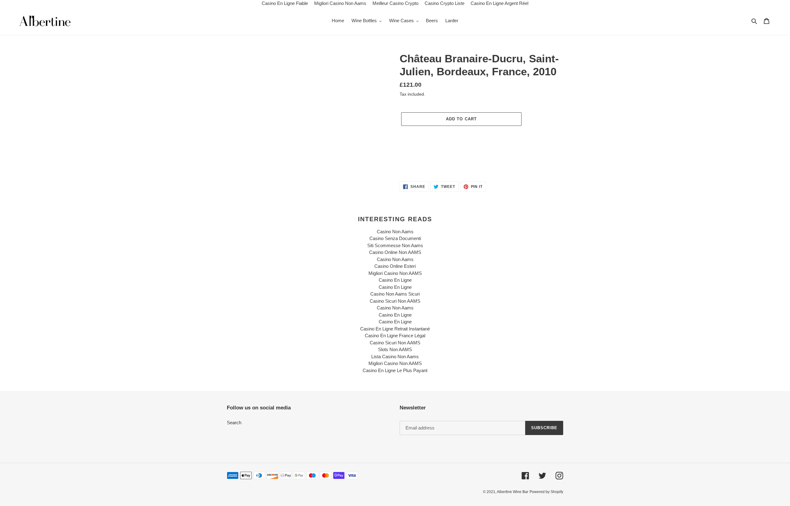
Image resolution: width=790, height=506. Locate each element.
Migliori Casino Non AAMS (395, 273)
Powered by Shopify (546, 492)
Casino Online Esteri (395, 266)
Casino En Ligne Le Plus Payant (395, 370)
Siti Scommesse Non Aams (395, 245)
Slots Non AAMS (395, 349)
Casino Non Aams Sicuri (395, 294)
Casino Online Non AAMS (395, 252)
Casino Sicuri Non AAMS (395, 301)
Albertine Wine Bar (512, 492)
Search (234, 422)
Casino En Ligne (395, 280)
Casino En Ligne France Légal (395, 335)
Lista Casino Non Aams (395, 356)
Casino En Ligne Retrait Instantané (395, 328)
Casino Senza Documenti (395, 238)
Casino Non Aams (395, 231)
